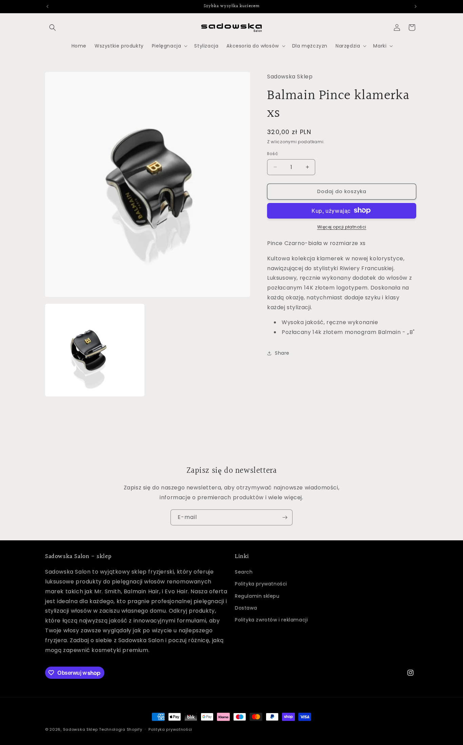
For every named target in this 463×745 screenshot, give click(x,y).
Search (244, 572)
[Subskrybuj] (284, 517)
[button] (52, 27)
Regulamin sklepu (257, 595)
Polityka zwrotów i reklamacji (271, 619)
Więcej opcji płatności (341, 226)
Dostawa (246, 607)
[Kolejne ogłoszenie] (415, 6)
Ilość (272, 153)
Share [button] (282, 353)
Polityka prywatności (261, 583)
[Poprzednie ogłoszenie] (47, 6)
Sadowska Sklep (80, 729)
